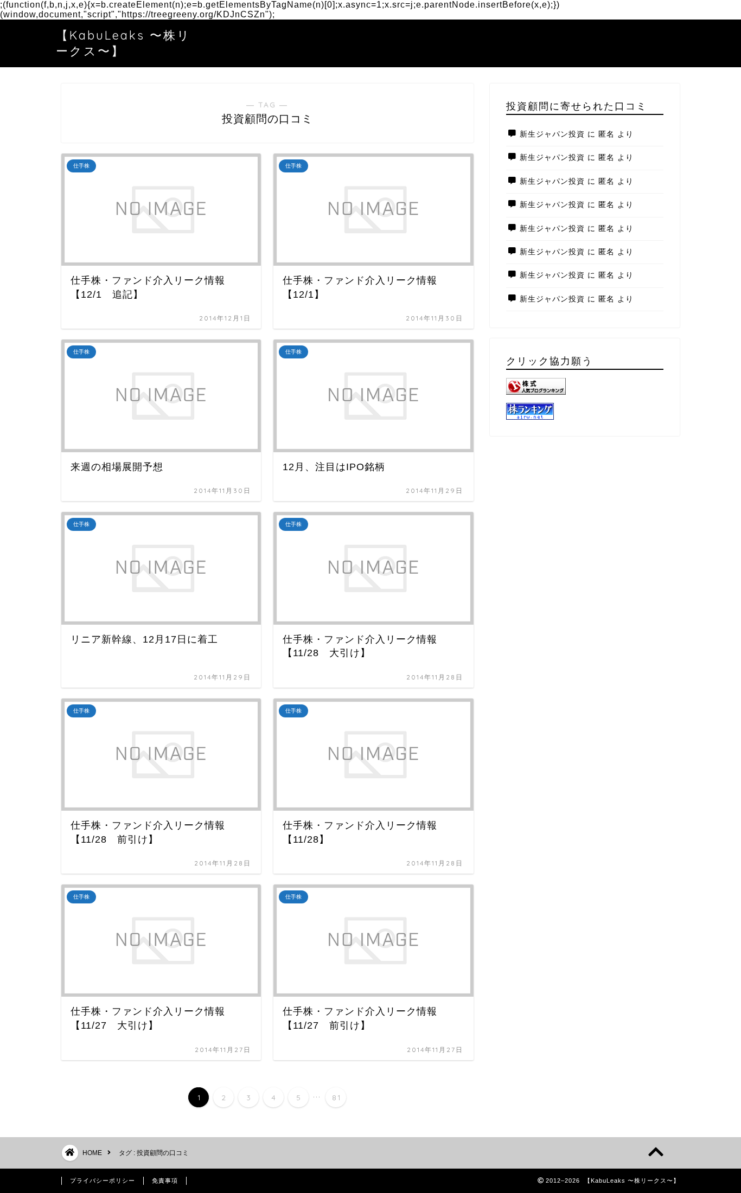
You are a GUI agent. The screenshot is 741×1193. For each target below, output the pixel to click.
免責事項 (165, 1180)
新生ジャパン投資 (552, 134)
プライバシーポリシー (102, 1180)
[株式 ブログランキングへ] (584, 386)
